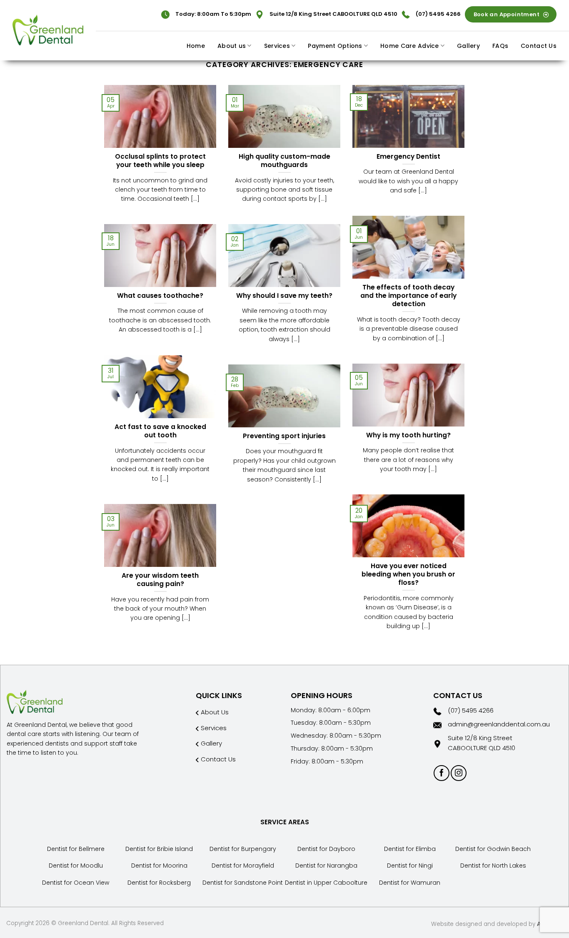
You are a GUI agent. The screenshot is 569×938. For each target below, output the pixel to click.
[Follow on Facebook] (441, 773)
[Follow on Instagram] (459, 773)
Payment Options (335, 46)
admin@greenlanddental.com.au (499, 724)
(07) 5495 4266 (438, 14)
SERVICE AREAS (284, 822)
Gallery (468, 46)
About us (231, 46)
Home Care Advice (409, 46)
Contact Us (539, 46)
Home (196, 46)
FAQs (500, 46)
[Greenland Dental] (47, 30)
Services (277, 46)
